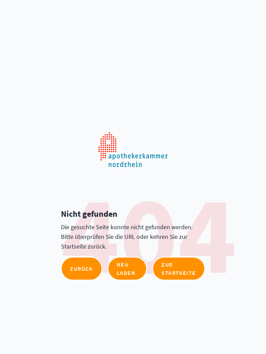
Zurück (81, 268)
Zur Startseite (178, 268)
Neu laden (126, 268)
